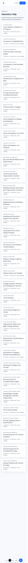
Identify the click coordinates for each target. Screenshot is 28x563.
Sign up (23, 3)
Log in (17, 3)
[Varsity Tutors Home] (3, 3)
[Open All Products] (21, 560)
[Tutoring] (13, 560)
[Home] (6, 560)
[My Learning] (9, 560)
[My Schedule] (16, 560)
